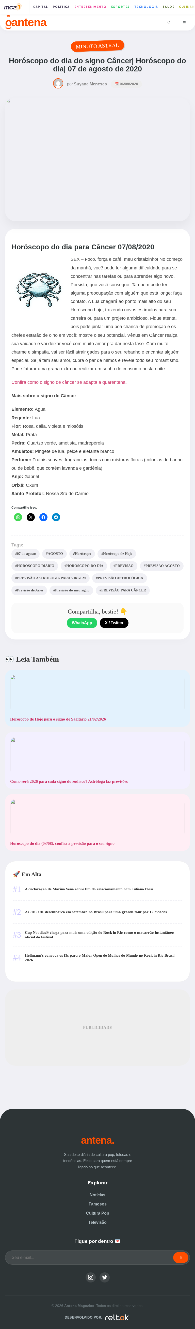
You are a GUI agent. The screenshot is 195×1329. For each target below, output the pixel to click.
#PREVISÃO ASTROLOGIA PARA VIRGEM (50, 578)
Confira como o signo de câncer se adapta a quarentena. (69, 382)
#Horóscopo (82, 554)
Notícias (97, 1195)
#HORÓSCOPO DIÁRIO (34, 566)
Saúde (169, 7)
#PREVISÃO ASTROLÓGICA (119, 578)
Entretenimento (90, 7)
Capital (40, 7)
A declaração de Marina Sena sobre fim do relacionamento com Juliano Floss (89, 889)
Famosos (98, 1204)
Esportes (120, 7)
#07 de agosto (25, 554)
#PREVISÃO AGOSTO (162, 566)
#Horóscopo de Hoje (116, 554)
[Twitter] (105, 1277)
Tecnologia (146, 7)
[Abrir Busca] (169, 22)
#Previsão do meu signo (71, 590)
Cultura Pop (97, 1213)
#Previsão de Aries (29, 590)
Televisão (97, 1222)
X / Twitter (114, 623)
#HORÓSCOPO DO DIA (83, 566)
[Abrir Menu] (184, 22)
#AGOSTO (54, 554)
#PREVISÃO (123, 566)
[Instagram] (91, 1277)
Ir (181, 1257)
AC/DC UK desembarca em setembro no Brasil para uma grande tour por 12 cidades (96, 912)
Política (61, 7)
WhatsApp (82, 623)
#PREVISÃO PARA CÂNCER (123, 590)
